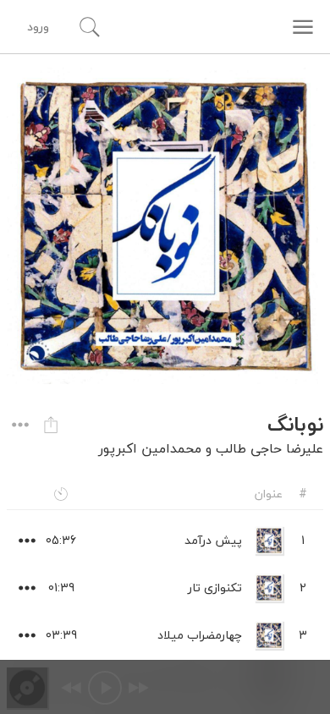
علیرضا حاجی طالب (269, 448)
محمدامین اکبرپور (149, 448)
